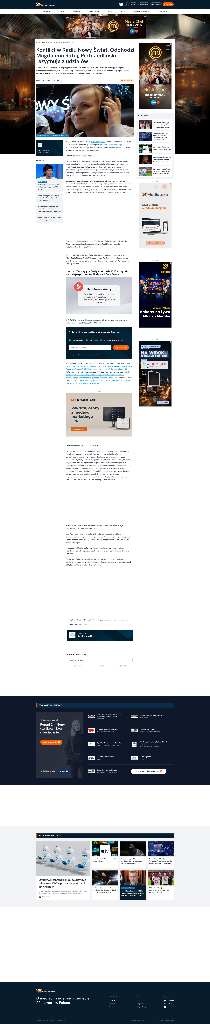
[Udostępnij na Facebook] (59, 80)
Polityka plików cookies (166, 1020)
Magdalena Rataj (75, 620)
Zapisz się (119, 347)
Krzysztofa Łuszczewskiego (111, 144)
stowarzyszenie (120, 620)
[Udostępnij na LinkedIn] (61, 80)
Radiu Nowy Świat (98, 142)
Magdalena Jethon (104, 620)
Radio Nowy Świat (75, 624)
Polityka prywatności (137, 1020)
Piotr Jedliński (89, 620)
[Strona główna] (45, 4)
